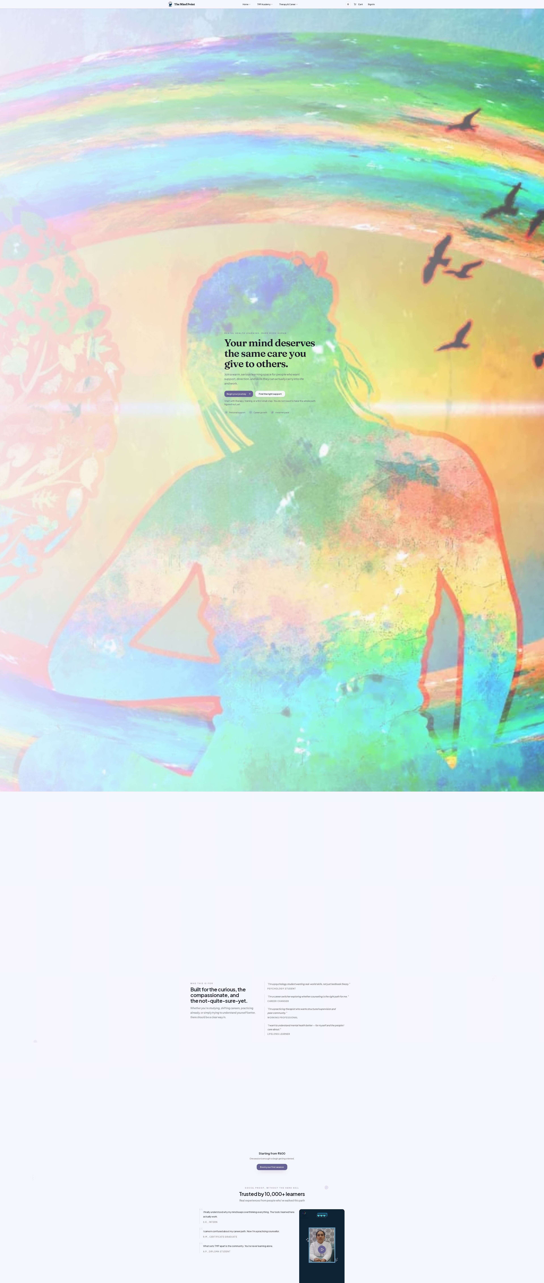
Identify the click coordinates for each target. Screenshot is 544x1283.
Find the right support (270, 394)
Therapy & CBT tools (365, 1053)
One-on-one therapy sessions (360, 1073)
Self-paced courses (365, 1092)
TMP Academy (263, 4)
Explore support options (231, 963)
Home (245, 4)
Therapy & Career (287, 4)
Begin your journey (236, 394)
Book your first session (272, 1167)
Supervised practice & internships (358, 1082)
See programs (283, 967)
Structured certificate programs (358, 1063)
